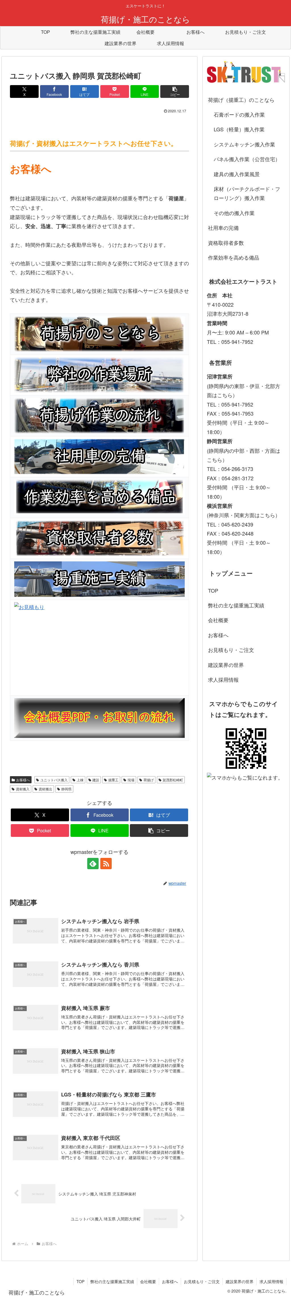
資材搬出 (45, 788)
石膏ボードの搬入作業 (239, 114)
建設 (95, 779)
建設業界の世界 (226, 664)
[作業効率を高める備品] (99, 497)
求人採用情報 (223, 679)
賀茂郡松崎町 (173, 779)
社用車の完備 (223, 227)
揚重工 (113, 779)
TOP (213, 590)
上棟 (80, 779)
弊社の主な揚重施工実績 (236, 605)
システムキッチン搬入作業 (244, 144)
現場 (131, 779)
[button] (174, 91)
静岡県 (66, 788)
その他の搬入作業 (234, 212)
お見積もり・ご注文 (231, 649)
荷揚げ (149, 779)
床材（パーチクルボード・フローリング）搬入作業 (247, 193)
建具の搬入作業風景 (237, 174)
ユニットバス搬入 (54, 779)
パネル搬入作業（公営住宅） (247, 159)
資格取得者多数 (226, 242)
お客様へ (23, 779)
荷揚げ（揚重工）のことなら (241, 99)
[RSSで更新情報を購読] (106, 863)
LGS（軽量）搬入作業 (239, 129)
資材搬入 (23, 788)
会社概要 (218, 620)
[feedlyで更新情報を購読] (93, 863)
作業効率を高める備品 (233, 257)
